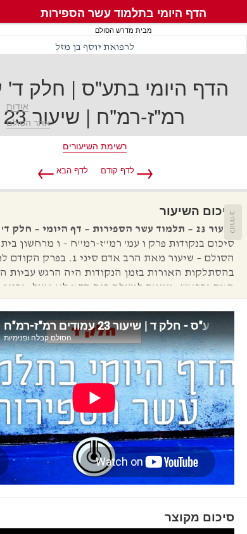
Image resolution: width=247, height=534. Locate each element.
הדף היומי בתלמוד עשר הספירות (123, 12)
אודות (17, 106)
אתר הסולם (28, 122)
